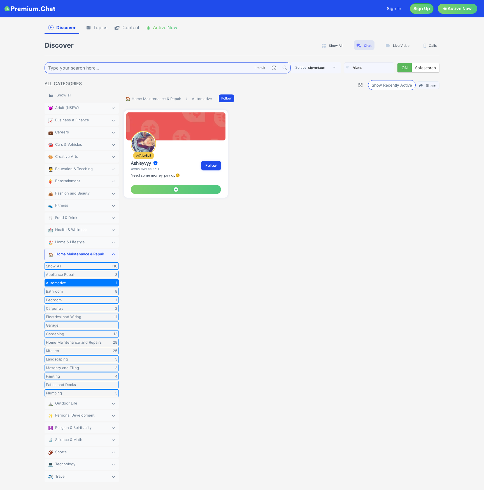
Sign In (394, 8)
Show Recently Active (392, 85)
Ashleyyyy (141, 163)
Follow (226, 98)
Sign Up (421, 8)
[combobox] (369, 67)
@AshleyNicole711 (145, 169)
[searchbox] (377, 68)
